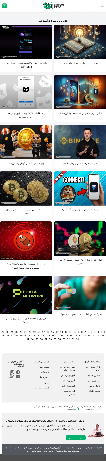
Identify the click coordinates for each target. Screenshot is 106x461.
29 (93, 335)
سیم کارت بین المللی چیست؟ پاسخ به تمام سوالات (80, 314)
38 (53, 335)
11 (70, 332)
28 (98, 335)
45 (21, 335)
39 (48, 335)
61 (27, 339)
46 (17, 335)
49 (3, 335)
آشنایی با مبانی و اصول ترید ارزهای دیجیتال (80, 63)
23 (16, 332)
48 (7, 335)
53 (64, 339)
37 (57, 335)
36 (62, 335)
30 (89, 335)
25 (7, 332)
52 (68, 339)
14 (57, 332)
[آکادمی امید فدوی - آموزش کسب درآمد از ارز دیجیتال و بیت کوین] (53, 5)
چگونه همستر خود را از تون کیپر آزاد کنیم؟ (80, 210)
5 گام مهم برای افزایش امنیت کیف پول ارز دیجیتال (80, 113)
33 (75, 335)
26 (2, 332)
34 (71, 335)
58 (41, 339)
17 (43, 332)
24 (11, 332)
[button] (102, 5)
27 (102, 335)
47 (12, 335)
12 (66, 332)
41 (39, 335)
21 (25, 332)
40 (44, 335)
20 (30, 332)
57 (46, 339)
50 (77, 339)
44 (26, 335)
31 (84, 335)
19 (34, 332)
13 (61, 332)
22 (21, 332)
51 (73, 339)
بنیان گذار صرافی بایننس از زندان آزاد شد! (80, 163)
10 (75, 332)
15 (52, 332)
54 (59, 339)
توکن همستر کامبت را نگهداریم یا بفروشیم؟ (25, 163)
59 (37, 339)
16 (48, 332)
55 (55, 339)
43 (30, 335)
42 (35, 335)
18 (39, 332)
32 (80, 335)
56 (50, 339)
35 (66, 335)
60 (32, 339)
